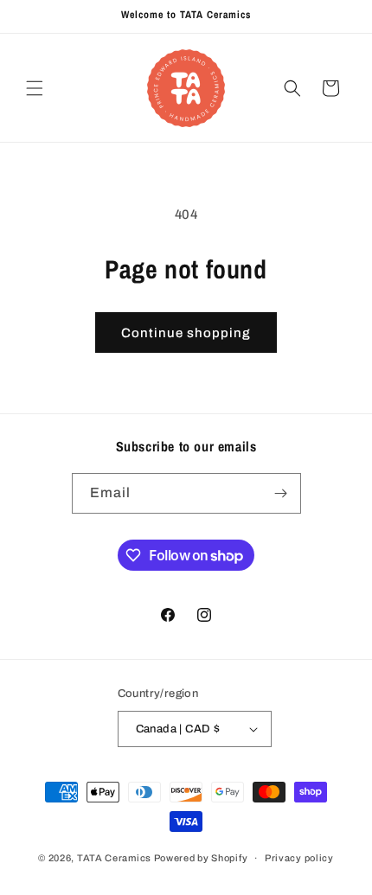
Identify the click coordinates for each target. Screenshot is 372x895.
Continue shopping (186, 333)
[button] (35, 88)
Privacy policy (299, 858)
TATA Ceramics (114, 858)
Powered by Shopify (201, 858)
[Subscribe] (281, 493)
